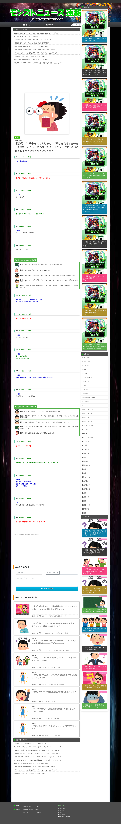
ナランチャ (52, 633)
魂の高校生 (60, 684)
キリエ (43, 701)
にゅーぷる (61, 812)
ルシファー (53, 735)
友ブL (50, 650)
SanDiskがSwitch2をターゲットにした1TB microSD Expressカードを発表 (36, 33)
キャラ (36, 616)
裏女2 (57, 616)
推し (59, 667)
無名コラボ (60, 633)
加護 (51, 684)
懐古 (53, 616)
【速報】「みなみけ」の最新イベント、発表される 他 (30, 743)
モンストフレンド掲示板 (64, 816)
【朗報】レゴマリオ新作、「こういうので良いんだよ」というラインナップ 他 (37, 757)
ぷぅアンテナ (62, 814)
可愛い (56, 667)
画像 (59, 735)
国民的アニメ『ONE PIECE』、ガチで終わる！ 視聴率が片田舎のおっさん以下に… (39, 63)
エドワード (45, 616)
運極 (53, 701)
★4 (42, 633)
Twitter (17, 809)
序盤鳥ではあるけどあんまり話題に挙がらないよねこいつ (31, 56)
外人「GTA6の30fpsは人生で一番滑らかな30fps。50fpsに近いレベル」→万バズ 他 (38, 747)
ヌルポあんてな (62, 808)
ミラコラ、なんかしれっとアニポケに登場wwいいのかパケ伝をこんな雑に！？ (37, 760)
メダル (48, 718)
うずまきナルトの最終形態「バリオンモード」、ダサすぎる (32, 59)
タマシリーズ (45, 684)
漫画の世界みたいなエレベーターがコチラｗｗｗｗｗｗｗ (31, 46)
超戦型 (66, 633)
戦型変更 (55, 650)
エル (42, 667)
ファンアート (45, 735)
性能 (50, 616)
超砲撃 (67, 650)
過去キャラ (62, 616)
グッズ (47, 667)
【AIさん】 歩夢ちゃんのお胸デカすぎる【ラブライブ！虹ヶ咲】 (33, 39)
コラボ (51, 667)
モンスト (49, 701)
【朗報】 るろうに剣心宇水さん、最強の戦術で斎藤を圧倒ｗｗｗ (33, 43)
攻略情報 (61, 650)
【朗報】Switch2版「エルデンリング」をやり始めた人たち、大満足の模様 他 (37, 753)
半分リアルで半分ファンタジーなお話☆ (26, 36)
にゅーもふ (61, 810)
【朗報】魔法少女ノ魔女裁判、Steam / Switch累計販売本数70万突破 (34, 49)
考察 (55, 684)
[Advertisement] (47, 78)
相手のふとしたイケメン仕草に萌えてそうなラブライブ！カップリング (35, 53)
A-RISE (46, 633)
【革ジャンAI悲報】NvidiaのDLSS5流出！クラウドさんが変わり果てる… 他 (36, 750)
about (17, 805)
